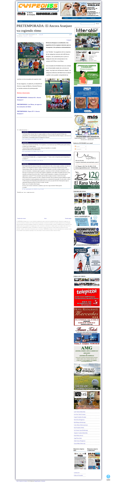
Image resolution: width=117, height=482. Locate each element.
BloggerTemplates (37, 481)
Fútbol (66, 18)
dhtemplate (43, 481)
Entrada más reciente (21, 218)
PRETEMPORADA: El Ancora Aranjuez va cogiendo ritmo (44, 28)
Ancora (25, 35)
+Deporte (92, 18)
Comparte (69, 40)
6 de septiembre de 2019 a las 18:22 (32, 160)
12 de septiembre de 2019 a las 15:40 (33, 189)
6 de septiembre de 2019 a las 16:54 (32, 139)
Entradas (78, 146)
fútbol (31, 35)
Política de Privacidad (78, 475)
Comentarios (78, 149)
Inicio (20, 21)
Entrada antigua (68, 218)
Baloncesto (75, 18)
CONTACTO (76, 472)
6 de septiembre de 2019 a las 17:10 (32, 151)
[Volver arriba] (108, 478)
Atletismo (84, 18)
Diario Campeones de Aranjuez (22, 481)
